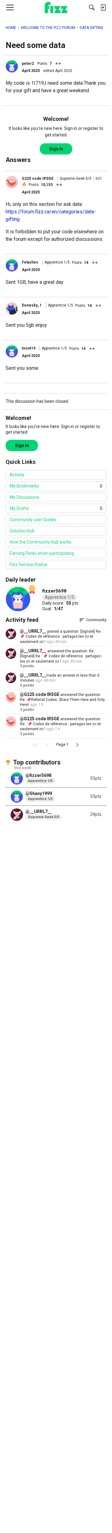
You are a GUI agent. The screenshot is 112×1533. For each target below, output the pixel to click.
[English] (56, 7)
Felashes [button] (30, 262)
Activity (17, 474)
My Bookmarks (56, 485)
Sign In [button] (56, 148)
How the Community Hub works (40, 542)
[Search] (91, 7)
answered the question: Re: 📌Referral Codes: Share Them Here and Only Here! (62, 700)
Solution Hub (22, 530)
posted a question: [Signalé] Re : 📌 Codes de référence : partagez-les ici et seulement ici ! (61, 636)
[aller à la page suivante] (77, 745)
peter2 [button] (28, 63)
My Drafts (56, 508)
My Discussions (25, 497)
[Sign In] (103, 7)
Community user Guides (33, 519)
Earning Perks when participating (42, 553)
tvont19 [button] (28, 348)
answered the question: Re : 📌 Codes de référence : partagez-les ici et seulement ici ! (60, 724)
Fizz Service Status (28, 564)
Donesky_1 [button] (32, 305)
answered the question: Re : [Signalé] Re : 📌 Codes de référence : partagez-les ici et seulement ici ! (61, 656)
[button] (12, 66)
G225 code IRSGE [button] (38, 178)
